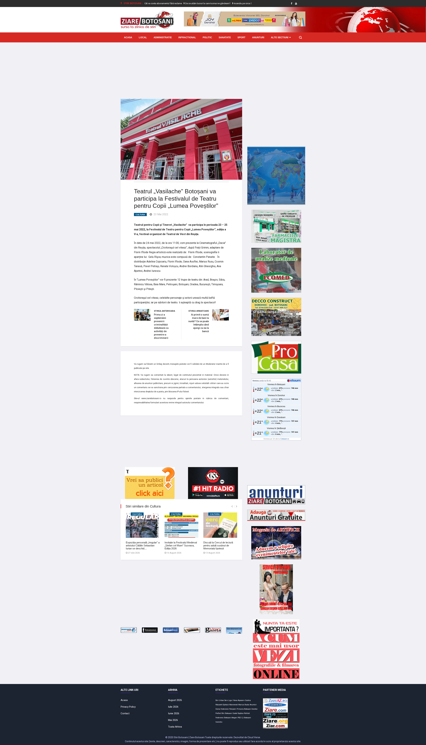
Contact (125, 713)
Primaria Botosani (244, 709)
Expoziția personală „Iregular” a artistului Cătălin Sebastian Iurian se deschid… (143, 545)
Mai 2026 (173, 720)
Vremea (255, 381)
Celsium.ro (284, 439)
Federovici (219, 718)
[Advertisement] (213, 68)
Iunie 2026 (173, 713)
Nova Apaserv (238, 700)
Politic (207, 37)
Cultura (140, 215)
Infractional (187, 37)
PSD (239, 718)
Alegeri (234, 718)
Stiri (216, 700)
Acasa (128, 37)
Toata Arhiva (175, 726)
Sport (241, 37)
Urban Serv (223, 700)
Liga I (230, 700)
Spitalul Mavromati (230, 705)
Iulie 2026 (173, 706)
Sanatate (225, 37)
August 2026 (175, 700)
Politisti (247, 713)
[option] (187, 3)
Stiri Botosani (227, 713)
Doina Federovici (222, 709)
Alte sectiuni (279, 37)
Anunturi (258, 37)
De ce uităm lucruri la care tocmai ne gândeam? (187, 3)
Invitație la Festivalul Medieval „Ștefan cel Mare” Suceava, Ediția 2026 (181, 545)
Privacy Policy (128, 706)
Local (143, 37)
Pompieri (232, 709)
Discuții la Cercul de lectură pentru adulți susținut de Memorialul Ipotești (218, 545)
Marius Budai (243, 705)
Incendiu (218, 722)
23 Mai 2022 (161, 214)
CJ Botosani (246, 718)
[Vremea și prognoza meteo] (294, 380)
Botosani (227, 718)
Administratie (163, 37)
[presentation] (232, 506)
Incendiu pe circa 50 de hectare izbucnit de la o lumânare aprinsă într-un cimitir (250, 3)
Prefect (218, 713)
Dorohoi (254, 709)
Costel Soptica (237, 713)
